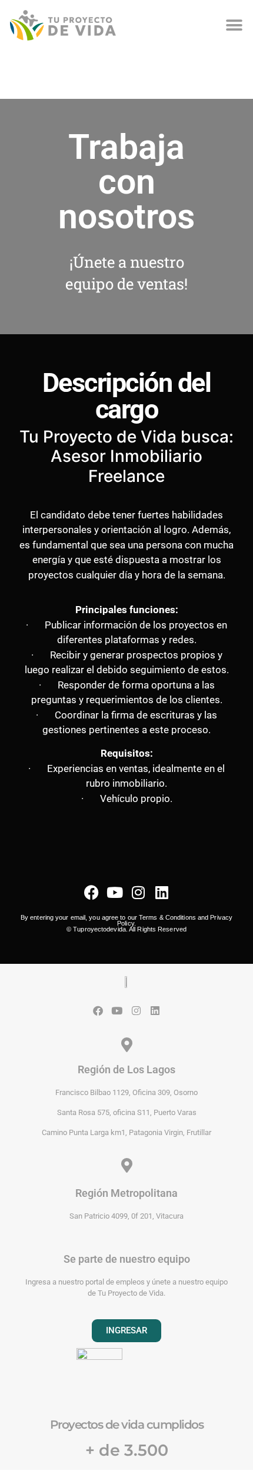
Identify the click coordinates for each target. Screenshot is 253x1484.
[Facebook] (91, 892)
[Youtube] (115, 892)
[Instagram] (138, 892)
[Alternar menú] (234, 25)
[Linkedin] (162, 892)
